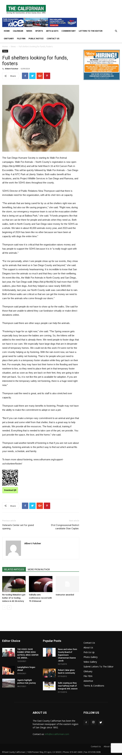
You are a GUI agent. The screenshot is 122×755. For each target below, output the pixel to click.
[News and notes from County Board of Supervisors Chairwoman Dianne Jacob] (49, 652)
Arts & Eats (52, 31)
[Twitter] (100, 722)
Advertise (88, 680)
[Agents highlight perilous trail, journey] (8, 683)
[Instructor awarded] (67, 584)
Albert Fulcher (11, 68)
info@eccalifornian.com (57, 734)
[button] (116, 31)
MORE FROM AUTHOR (39, 569)
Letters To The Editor (90, 31)
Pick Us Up (89, 652)
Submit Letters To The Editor (98, 666)
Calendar (18, 31)
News (29, 31)
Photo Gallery (91, 657)
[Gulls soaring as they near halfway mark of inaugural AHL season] (49, 686)
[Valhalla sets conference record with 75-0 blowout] (40, 584)
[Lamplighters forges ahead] (8, 670)
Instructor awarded (65, 595)
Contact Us (53, 38)
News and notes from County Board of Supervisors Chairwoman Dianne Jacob (67, 655)
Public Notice (36, 38)
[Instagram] (93, 722)
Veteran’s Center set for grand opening (18, 527)
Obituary (9, 38)
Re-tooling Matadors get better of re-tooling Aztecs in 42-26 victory (13, 598)
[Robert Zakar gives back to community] (49, 673)
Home (7, 31)
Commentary (68, 31)
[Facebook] (86, 722)
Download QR (10, 490)
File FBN (21, 38)
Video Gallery (90, 661)
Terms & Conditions (94, 685)
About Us (88, 647)
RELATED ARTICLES (14, 569)
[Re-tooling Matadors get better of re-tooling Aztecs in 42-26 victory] (14, 584)
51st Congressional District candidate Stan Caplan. (65, 527)
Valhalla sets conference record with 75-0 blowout (40, 598)
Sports (39, 31)
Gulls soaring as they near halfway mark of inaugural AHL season (68, 686)
